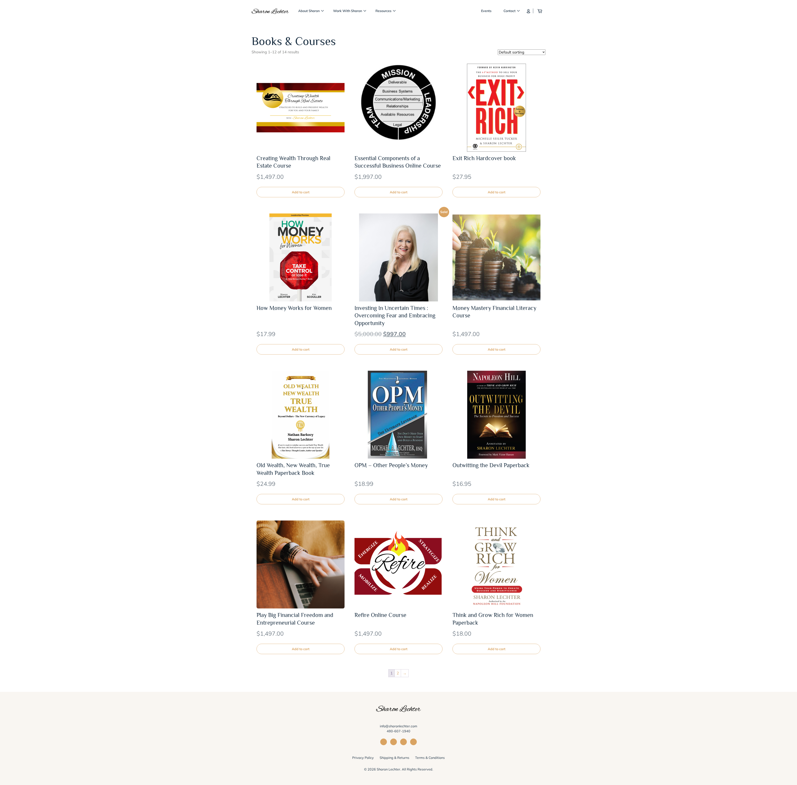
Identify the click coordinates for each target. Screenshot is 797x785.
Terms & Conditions (430, 758)
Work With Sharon (347, 11)
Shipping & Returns (394, 758)
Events (486, 11)
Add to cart (300, 192)
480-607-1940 (398, 731)
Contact (510, 11)
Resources (383, 11)
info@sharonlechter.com (398, 726)
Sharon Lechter (388, 769)
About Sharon (309, 11)
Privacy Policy (363, 758)
